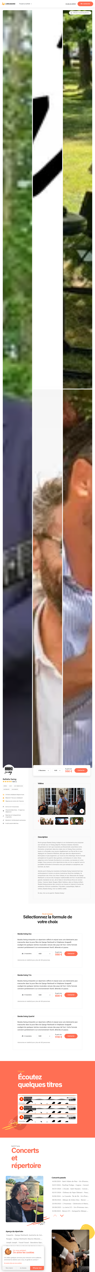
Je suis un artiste (71, 4)
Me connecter (85, 4)
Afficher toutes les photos (81, 12)
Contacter (81, 770)
